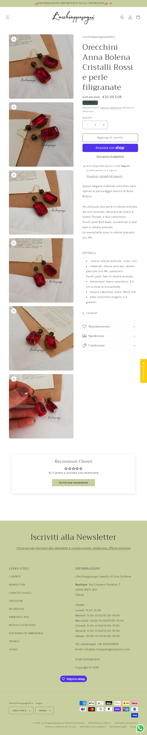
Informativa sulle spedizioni (93, 727)
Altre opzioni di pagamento (110, 156)
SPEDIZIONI (16, 601)
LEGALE (13, 649)
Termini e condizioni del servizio (60, 727)
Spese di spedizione (110, 108)
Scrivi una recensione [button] (73, 482)
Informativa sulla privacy (126, 723)
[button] (7, 17)
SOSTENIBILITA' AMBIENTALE (26, 633)
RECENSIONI (16, 609)
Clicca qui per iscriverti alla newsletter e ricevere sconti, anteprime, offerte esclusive (73, 548)
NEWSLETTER (17, 584)
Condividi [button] (91, 313)
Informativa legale (118, 727)
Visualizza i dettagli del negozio (104, 176)
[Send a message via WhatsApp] (140, 728)
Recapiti (134, 727)
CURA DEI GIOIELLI (20, 593)
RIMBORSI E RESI (19, 617)
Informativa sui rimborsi (99, 723)
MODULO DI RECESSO (22, 625)
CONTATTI (15, 576)
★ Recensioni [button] (143, 371)
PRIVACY (14, 641)
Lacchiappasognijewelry (53, 723)
